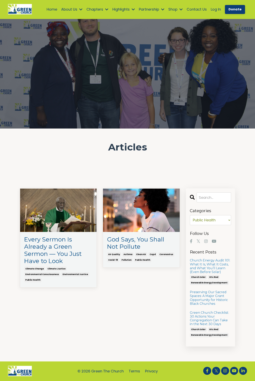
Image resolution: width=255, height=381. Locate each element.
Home (52, 9)
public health (32, 279)
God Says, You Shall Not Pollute (135, 243)
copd (153, 254)
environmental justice (75, 274)
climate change (34, 268)
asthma (128, 254)
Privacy (151, 371)
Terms (134, 371)
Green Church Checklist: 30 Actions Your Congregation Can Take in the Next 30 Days (209, 318)
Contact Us (197, 9)
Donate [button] (235, 9)
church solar (198, 277)
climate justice (56, 268)
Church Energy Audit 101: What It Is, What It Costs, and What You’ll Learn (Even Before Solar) (210, 266)
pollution (126, 259)
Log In (216, 9)
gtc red (213, 277)
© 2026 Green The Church (100, 371)
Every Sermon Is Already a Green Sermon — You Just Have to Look (53, 250)
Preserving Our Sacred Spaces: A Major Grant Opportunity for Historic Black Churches (209, 298)
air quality (114, 254)
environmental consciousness (42, 274)
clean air (141, 254)
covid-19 (113, 259)
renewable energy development (209, 282)
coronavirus (166, 254)
